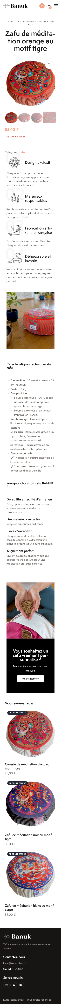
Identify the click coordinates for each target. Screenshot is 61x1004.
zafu (17, 21)
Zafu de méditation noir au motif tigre (28, 837)
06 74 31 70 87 (13, 969)
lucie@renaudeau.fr (15, 963)
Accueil (10, 21)
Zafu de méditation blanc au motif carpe (29, 908)
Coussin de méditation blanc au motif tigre (27, 766)
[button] (49, 65)
